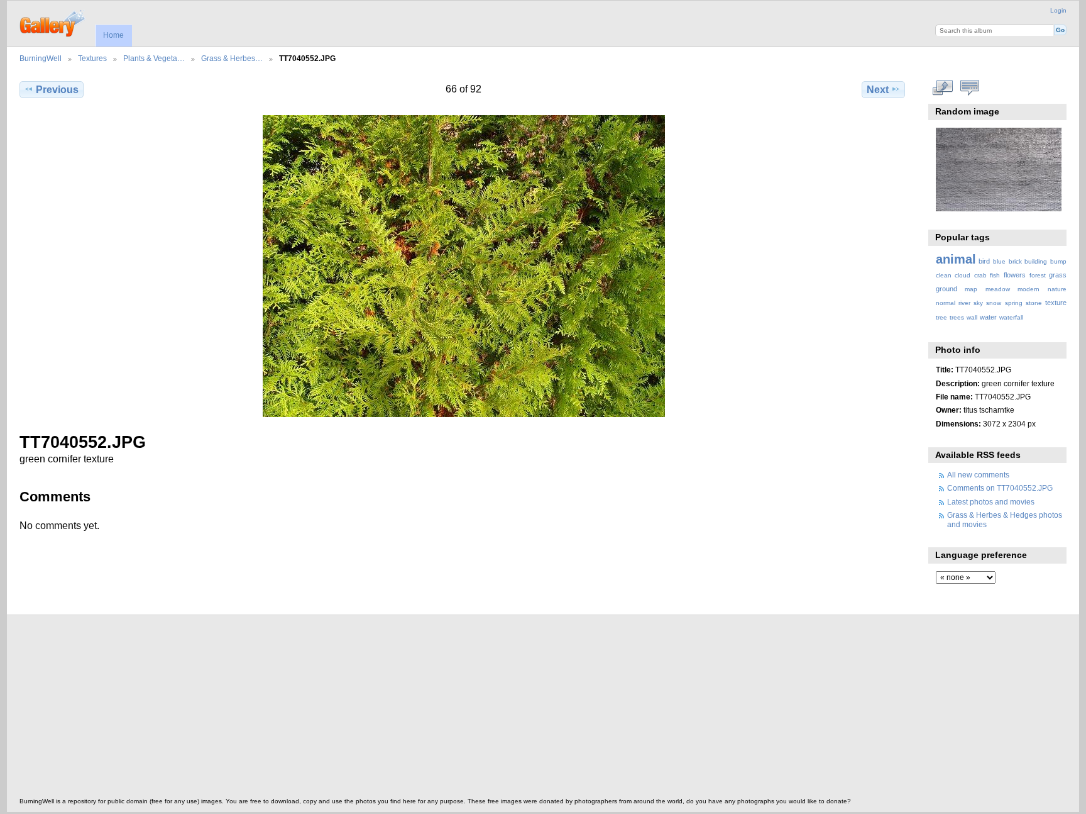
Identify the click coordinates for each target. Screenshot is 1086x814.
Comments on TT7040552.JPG (1000, 488)
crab (980, 275)
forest (1037, 275)
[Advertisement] (396, 710)
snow (993, 302)
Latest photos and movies (990, 502)
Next (878, 89)
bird (984, 261)
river (964, 302)
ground (946, 289)
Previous (57, 89)
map (971, 289)
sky (978, 302)
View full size (942, 88)
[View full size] (463, 266)
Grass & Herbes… (232, 58)
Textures (92, 58)
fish (995, 275)
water (988, 317)
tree (941, 317)
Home (113, 35)
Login (1058, 10)
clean (944, 275)
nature (1057, 289)
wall (972, 317)
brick (1015, 261)
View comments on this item (969, 88)
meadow (997, 289)
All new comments (978, 475)
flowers (1015, 275)
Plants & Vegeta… (154, 58)
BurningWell (40, 58)
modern (1028, 289)
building (1035, 261)
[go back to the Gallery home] (53, 22)
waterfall (1011, 317)
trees (957, 317)
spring (1014, 302)
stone (1034, 302)
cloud (962, 275)
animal (956, 259)
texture (1056, 302)
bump (1058, 261)
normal (945, 302)
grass (1058, 275)
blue (999, 261)
